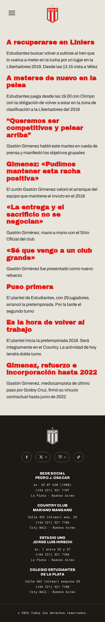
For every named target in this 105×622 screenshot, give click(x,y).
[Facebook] (27, 457)
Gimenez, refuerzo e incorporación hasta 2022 (51, 369)
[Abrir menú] (11, 14)
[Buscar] (93, 14)
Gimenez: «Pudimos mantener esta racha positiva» (43, 171)
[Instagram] (62, 457)
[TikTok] (79, 457)
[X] (43, 457)
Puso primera (29, 286)
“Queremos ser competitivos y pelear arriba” (44, 128)
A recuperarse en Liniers (50, 42)
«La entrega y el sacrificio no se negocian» (35, 214)
